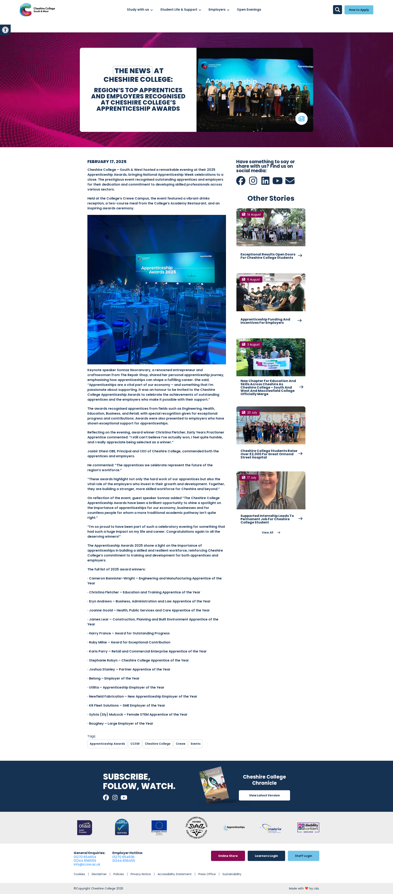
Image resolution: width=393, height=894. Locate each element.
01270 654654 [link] (85, 857)
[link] (5, 30)
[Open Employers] (228, 9)
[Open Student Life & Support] (199, 9)
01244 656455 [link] (123, 860)
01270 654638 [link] (123, 857)
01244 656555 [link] (85, 860)
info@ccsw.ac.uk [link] (87, 864)
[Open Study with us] (151, 9)
